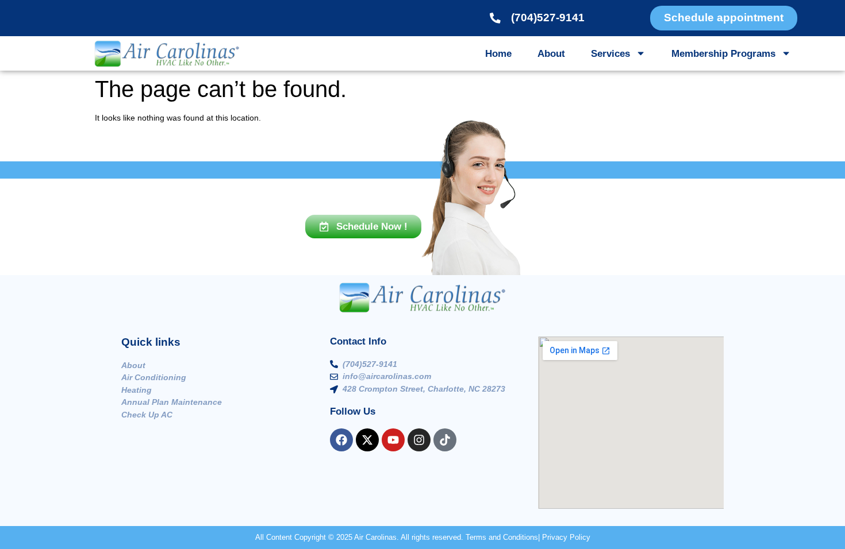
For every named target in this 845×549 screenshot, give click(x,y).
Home (498, 53)
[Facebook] (341, 439)
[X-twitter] (367, 439)
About (551, 53)
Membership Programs (723, 53)
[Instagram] (419, 439)
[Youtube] (393, 439)
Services (610, 53)
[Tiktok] (444, 439)
